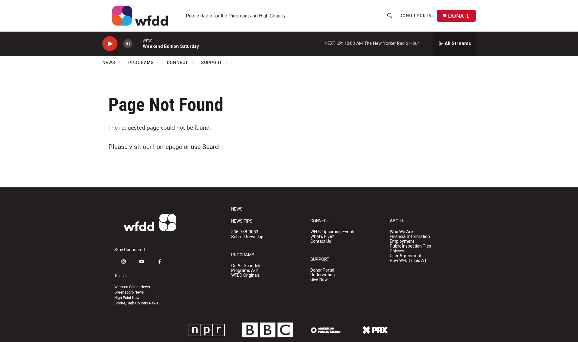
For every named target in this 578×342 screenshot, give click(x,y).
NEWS (237, 209)
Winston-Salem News (132, 287)
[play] (110, 43)
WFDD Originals (245, 275)
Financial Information (410, 236)
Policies (397, 251)
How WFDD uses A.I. (408, 260)
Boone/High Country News (136, 303)
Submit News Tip (247, 237)
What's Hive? (322, 236)
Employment (402, 241)
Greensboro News (129, 292)
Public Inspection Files (410, 246)
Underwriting (322, 275)
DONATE (459, 16)
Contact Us (320, 241)
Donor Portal (416, 15)
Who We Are (401, 232)
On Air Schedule (246, 265)
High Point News (127, 298)
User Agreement (405, 256)
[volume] (128, 44)
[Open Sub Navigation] (119, 62)
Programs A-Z (244, 270)
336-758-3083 (244, 232)
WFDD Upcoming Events (333, 232)
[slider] (137, 43)
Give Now (319, 279)
